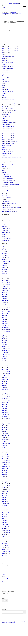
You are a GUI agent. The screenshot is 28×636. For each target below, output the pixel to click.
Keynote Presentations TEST (9, 110)
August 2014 (5, 514)
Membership (5, 89)
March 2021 (5, 366)
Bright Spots (5, 186)
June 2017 (4, 449)
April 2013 (4, 543)
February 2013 (5, 547)
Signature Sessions (6, 74)
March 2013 (5, 545)
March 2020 (5, 389)
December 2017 (6, 437)
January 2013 (5, 549)
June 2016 (4, 472)
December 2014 (6, 507)
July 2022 (4, 339)
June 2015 (4, 495)
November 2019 (6, 397)
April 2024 (4, 298)
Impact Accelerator (6, 145)
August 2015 (5, 491)
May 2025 (4, 273)
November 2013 (6, 532)
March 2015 (5, 501)
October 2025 (5, 263)
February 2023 (5, 325)
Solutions (4, 101)
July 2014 (4, 516)
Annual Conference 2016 (8, 130)
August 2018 (5, 426)
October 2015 (5, 487)
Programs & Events (6, 238)
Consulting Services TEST (8, 99)
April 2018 (4, 431)
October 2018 (5, 422)
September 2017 (6, 443)
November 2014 (6, 509)
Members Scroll (6, 205)
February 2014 (5, 526)
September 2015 (6, 489)
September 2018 (6, 424)
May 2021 (4, 362)
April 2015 (4, 499)
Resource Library (6, 70)
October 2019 (5, 398)
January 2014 (5, 528)
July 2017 (4, 447)
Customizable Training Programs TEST (11, 105)
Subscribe (4, 79)
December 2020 (6, 371)
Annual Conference (6, 52)
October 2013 (5, 534)
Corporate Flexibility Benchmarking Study (11, 157)
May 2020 (4, 385)
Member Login (17, 1)
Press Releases (6, 168)
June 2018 (4, 429)
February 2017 (5, 456)
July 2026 (4, 248)
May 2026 (4, 252)
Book (3, 95)
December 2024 (6, 282)
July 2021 (4, 358)
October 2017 (5, 441)
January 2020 (5, 393)
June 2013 (4, 540)
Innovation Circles (6, 72)
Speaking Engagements (7, 91)
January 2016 (5, 482)
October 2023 (5, 310)
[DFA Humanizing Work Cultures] (11, 7)
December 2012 (6, 551)
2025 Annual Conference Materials (10, 50)
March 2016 (5, 478)
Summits (4, 76)
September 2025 (6, 265)
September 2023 (6, 311)
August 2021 (5, 356)
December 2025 (6, 261)
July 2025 (4, 269)
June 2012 (4, 555)
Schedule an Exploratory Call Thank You (11, 207)
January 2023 (5, 327)
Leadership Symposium (7, 66)
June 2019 (4, 406)
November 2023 (6, 308)
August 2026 (5, 246)
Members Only (5, 77)
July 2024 (4, 292)
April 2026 (4, 253)
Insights (4, 163)
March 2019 (5, 412)
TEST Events (5, 120)
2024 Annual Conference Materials (10, 48)
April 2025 (4, 275)
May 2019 (4, 408)
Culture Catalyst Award (7, 178)
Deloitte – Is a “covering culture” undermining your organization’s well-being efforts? (14, 22)
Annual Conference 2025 (8, 139)
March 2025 (5, 277)
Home (3, 83)
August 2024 (5, 290)
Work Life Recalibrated (7, 68)
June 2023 (4, 317)
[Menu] (24, 7)
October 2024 (5, 286)
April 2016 (4, 476)
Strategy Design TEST (7, 108)
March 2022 (5, 344)
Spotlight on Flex (6, 232)
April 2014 (4, 522)
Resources (4, 58)
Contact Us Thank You (7, 209)
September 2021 (6, 354)
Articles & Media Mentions (8, 164)
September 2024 (6, 288)
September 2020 (6, 377)
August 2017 (5, 445)
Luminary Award (6, 174)
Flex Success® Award (7, 182)
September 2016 (6, 466)
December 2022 (6, 329)
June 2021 (4, 360)
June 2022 (4, 340)
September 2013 (6, 536)
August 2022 (5, 337)
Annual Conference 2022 (8, 134)
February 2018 (5, 435)
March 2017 (5, 455)
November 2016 (6, 462)
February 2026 (5, 257)
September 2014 (6, 513)
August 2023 (5, 313)
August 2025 (5, 267)
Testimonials (5, 194)
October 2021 (5, 352)
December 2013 (6, 530)
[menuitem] (11, 1)
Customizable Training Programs (9, 103)
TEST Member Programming (9, 122)
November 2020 (6, 373)
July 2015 (4, 493)
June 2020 (4, 383)
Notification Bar (5, 81)
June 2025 (4, 271)
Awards (4, 172)
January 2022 (5, 346)
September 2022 (6, 335)
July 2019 (4, 404)
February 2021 (5, 368)
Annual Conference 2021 (8, 132)
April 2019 (4, 410)
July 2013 (4, 538)
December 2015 (6, 484)
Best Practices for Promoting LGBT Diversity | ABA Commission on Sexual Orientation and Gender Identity (13, 29)
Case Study (5, 230)
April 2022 (4, 342)
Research (4, 64)
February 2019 (5, 414)
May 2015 (4, 497)
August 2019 (5, 402)
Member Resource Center (8, 56)
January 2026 (5, 259)
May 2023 (4, 319)
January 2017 (5, 458)
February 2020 (5, 391)
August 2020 (5, 379)
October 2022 (5, 333)
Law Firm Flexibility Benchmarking (10, 161)
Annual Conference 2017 (8, 128)
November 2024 (6, 284)
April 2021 (4, 364)
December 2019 (6, 395)
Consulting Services (6, 106)
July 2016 (4, 470)
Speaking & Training (6, 112)
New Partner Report (6, 159)
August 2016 (5, 468)
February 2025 (5, 279)
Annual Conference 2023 (8, 135)
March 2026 (5, 255)
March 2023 (5, 323)
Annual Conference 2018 (8, 126)
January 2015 (5, 505)
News (3, 236)
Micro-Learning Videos (7, 62)
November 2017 (6, 439)
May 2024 (4, 296)
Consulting (4, 97)
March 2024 (5, 300)
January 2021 (5, 369)
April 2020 (4, 387)
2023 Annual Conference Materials (10, 47)
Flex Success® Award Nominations (10, 184)
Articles (4, 217)
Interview (4, 223)
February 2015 (5, 503)
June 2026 (4, 250)
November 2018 (6, 420)
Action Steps (5, 60)
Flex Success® (5, 114)
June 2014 (4, 518)
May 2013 (4, 542)
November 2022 (6, 331)
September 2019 (6, 400)
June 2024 (4, 294)
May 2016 (4, 474)
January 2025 (5, 281)
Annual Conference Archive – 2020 (10, 141)
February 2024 (5, 302)
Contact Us (11, 1)
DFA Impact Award (6, 176)
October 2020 (5, 375)
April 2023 (4, 321)
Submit (5, 600)
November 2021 (6, 350)
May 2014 (4, 520)
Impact (3, 170)
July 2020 (4, 381)
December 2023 (6, 306)
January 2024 (5, 304)
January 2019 (5, 416)
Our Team (4, 93)
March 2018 (5, 433)
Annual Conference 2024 (8, 137)
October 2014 (5, 511)
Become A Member (6, 197)
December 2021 (6, 348)
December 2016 (6, 460)
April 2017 (4, 453)
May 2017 (4, 451)
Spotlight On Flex (6, 188)
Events (3, 54)
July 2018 (4, 427)
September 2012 (6, 553)
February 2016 (5, 480)
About (3, 87)
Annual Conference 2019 (8, 143)
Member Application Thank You (9, 211)
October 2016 (5, 464)
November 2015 (6, 485)
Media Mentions (6, 219)
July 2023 (4, 315)
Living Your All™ (6, 116)
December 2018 (6, 418)
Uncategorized (5, 240)
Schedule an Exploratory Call (14, 3)
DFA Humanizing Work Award (9, 180)
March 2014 (5, 524)
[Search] (20, 7)
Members (4, 192)
